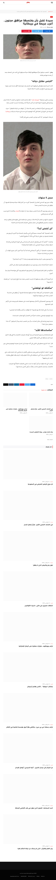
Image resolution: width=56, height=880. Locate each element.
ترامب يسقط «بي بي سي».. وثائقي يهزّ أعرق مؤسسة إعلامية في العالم (29, 727)
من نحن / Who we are (31, 876)
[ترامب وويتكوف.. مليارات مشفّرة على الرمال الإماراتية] (15, 400)
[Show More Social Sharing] (19, 31)
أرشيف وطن (45, 11)
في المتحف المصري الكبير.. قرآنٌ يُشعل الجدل (42, 409)
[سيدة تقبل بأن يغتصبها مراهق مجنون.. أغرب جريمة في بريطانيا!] (28, 46)
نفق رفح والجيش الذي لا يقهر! (43, 565)
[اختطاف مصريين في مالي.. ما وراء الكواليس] (28, 586)
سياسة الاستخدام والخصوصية (14, 876)
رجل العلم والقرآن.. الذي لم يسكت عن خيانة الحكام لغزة (35, 848)
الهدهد (51, 481)
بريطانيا (8, 111)
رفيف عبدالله (50, 27)
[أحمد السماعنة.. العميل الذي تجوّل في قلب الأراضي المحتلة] (28, 788)
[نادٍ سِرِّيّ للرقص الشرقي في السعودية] (28, 465)
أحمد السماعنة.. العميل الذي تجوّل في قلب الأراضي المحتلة (34, 808)
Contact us (42, 876)
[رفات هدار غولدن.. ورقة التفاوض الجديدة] (41, 423)
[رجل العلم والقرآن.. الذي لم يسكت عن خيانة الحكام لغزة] (28, 829)
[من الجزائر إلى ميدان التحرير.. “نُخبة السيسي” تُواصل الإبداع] (28, 748)
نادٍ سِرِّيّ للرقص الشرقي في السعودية (40, 484)
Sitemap (38, 876)
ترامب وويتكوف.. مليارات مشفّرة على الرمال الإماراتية (16, 409)
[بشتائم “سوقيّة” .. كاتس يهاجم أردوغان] (28, 667)
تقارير (52, 603)
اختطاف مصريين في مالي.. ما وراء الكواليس (39, 606)
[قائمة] (52, 2)
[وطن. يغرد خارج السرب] (28, 2)
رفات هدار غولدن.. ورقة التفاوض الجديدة (41, 432)
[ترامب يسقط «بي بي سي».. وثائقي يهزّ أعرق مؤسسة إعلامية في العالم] (28, 707)
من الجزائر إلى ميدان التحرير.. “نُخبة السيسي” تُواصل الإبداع (34, 768)
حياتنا (41, 11)
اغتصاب (17, 211)
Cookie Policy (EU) (23, 876)
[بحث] (4, 2)
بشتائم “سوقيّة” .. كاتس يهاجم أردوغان (40, 686)
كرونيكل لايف (35, 100)
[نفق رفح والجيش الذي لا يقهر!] (28, 546)
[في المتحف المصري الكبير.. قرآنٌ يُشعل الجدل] (41, 400)
